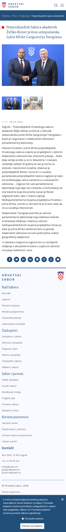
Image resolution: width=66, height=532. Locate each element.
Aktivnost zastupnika (12, 342)
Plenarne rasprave (11, 305)
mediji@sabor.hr (10, 466)
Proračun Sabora (10, 404)
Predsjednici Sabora (11, 361)
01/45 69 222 (12, 460)
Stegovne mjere (10, 348)
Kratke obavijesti (10, 379)
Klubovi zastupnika (11, 354)
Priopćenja (24, 15)
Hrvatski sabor (16, 5)
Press (14, 15)
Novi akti (6, 293)
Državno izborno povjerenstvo (17, 435)
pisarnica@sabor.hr (11, 472)
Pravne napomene (11, 491)
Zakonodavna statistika (13, 323)
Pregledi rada (8, 398)
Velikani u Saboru (10, 367)
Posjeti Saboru (9, 385)
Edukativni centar (10, 410)
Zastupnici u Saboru (11, 336)
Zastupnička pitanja (11, 317)
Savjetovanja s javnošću (14, 429)
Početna (6, 15)
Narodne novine (10, 423)
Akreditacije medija (11, 392)
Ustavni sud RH (9, 441)
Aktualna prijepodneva (13, 311)
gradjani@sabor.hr (11, 469)
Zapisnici (6, 299)
